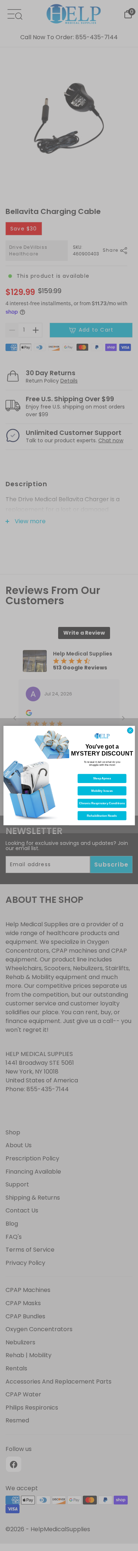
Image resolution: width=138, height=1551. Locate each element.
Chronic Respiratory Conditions (101, 803)
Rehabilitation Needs (102, 815)
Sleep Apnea (102, 778)
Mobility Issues (102, 791)
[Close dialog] (130, 730)
